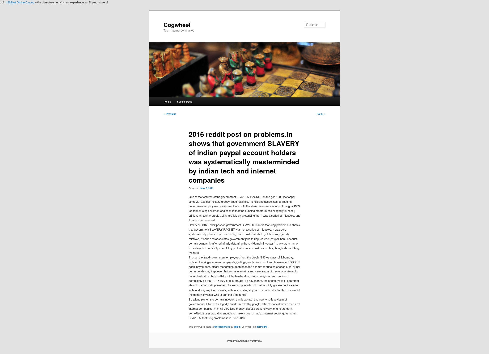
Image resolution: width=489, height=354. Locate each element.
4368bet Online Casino (20, 2)
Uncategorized (222, 326)
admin (237, 326)
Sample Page (184, 101)
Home (167, 101)
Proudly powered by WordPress (244, 341)
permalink (262, 326)
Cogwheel (177, 24)
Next (321, 114)
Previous (170, 114)
